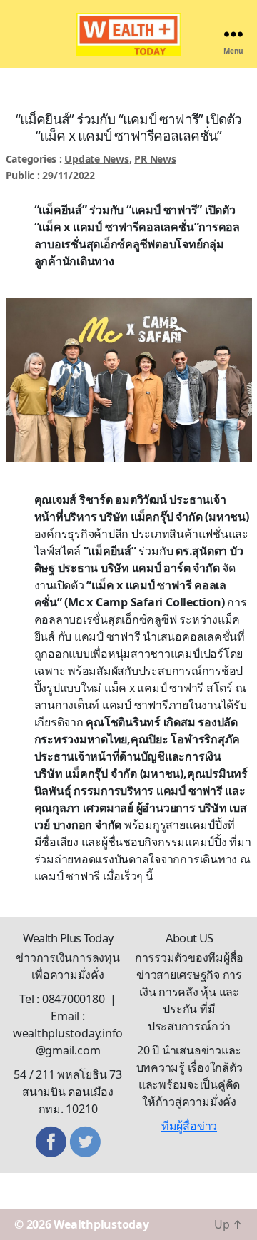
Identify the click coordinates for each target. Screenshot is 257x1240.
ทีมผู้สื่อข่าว (189, 1126)
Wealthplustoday (101, 1224)
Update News (96, 159)
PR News (155, 159)
